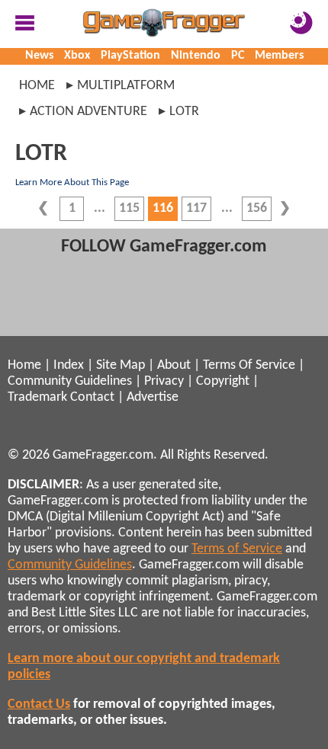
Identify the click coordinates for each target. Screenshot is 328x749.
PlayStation (130, 56)
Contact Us (39, 704)
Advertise (152, 397)
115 (129, 208)
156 (256, 208)
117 (196, 208)
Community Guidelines (70, 381)
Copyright (222, 381)
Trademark (37, 397)
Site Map (120, 365)
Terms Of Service (249, 365)
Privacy (164, 381)
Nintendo (195, 56)
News (39, 56)
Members (279, 56)
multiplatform (126, 85)
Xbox (77, 56)
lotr (184, 111)
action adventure (88, 111)
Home (37, 85)
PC (237, 56)
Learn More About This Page (72, 182)
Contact (92, 397)
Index (68, 365)
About (174, 365)
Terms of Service (236, 549)
